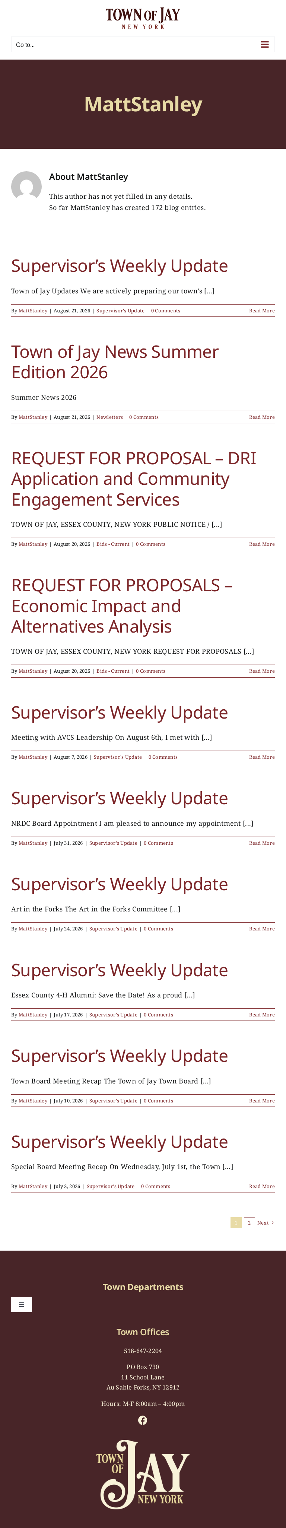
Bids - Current (113, 544)
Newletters (109, 417)
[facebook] (142, 1420)
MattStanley (33, 310)
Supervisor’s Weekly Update (119, 265)
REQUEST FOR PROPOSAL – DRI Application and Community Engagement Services (133, 478)
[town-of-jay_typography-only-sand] (143, 1443)
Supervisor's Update (120, 310)
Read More (262, 310)
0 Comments (166, 310)
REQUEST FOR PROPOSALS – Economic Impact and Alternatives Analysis (121, 605)
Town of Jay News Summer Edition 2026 (115, 361)
